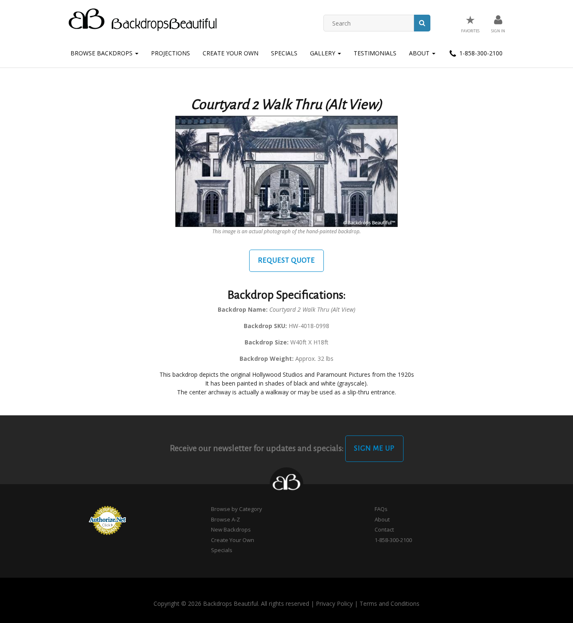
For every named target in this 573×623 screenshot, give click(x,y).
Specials (284, 53)
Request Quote (286, 260)
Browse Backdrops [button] (102, 53)
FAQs (381, 509)
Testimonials (375, 53)
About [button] (420, 53)
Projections (170, 53)
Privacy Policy (334, 603)
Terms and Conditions (389, 603)
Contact (384, 529)
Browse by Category (236, 509)
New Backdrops (231, 529)
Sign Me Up (374, 448)
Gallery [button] (323, 53)
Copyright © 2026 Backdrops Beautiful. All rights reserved (231, 603)
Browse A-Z (225, 519)
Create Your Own (230, 53)
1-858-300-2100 (480, 53)
